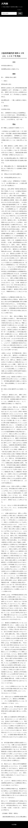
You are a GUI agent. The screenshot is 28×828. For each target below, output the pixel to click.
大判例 (4, 3)
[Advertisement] (14, 32)
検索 (20, 13)
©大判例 (14, 824)
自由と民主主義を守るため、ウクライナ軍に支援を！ (14, 816)
